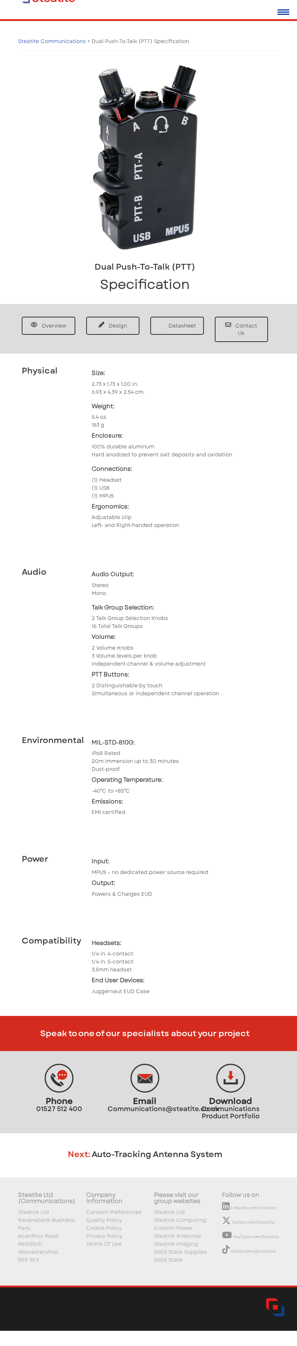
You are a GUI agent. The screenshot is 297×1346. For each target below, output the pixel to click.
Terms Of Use (104, 1244)
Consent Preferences (114, 1212)
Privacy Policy (104, 1236)
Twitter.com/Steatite (252, 1222)
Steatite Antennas (177, 1236)
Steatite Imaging (176, 1244)
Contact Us (245, 329)
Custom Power (173, 1228)
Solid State (168, 1259)
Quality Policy (104, 1220)
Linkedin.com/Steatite (253, 1208)
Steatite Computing (180, 1220)
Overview (53, 325)
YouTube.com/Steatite (255, 1237)
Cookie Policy (104, 1228)
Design (117, 325)
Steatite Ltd (169, 1212)
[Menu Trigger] (283, 12)
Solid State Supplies (180, 1252)
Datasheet (181, 325)
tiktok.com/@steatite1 (253, 1251)
